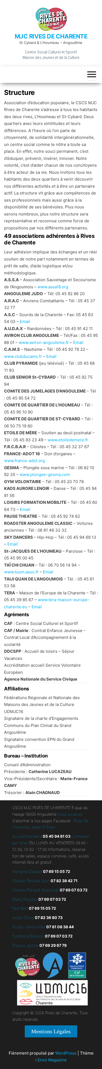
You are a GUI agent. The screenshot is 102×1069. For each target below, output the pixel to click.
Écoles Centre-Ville (28, 926)
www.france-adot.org (24, 460)
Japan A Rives (43, 827)
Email (25, 321)
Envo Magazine (52, 1059)
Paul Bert (20, 908)
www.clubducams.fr (23, 356)
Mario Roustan (25, 899)
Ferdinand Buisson (28, 936)
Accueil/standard (27, 836)
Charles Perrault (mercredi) (35, 890)
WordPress (65, 1053)
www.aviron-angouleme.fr (44, 342)
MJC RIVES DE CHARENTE (51, 36)
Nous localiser (70, 814)
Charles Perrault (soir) (31, 880)
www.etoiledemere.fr (68, 439)
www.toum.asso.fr (21, 571)
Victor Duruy (23, 917)
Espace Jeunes (25, 945)
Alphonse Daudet (27, 871)
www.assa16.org (53, 286)
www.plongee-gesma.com (45, 474)
